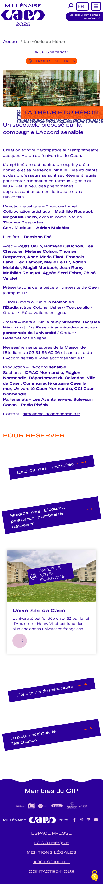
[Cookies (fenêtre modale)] (94, 876)
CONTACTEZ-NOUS (51, 871)
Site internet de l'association (45, 690)
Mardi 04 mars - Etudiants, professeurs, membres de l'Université (37, 517)
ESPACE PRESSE (51, 833)
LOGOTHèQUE (51, 843)
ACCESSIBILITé (51, 862)
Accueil (11, 42)
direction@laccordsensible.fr (51, 414)
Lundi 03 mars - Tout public (45, 468)
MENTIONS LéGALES (51, 852)
